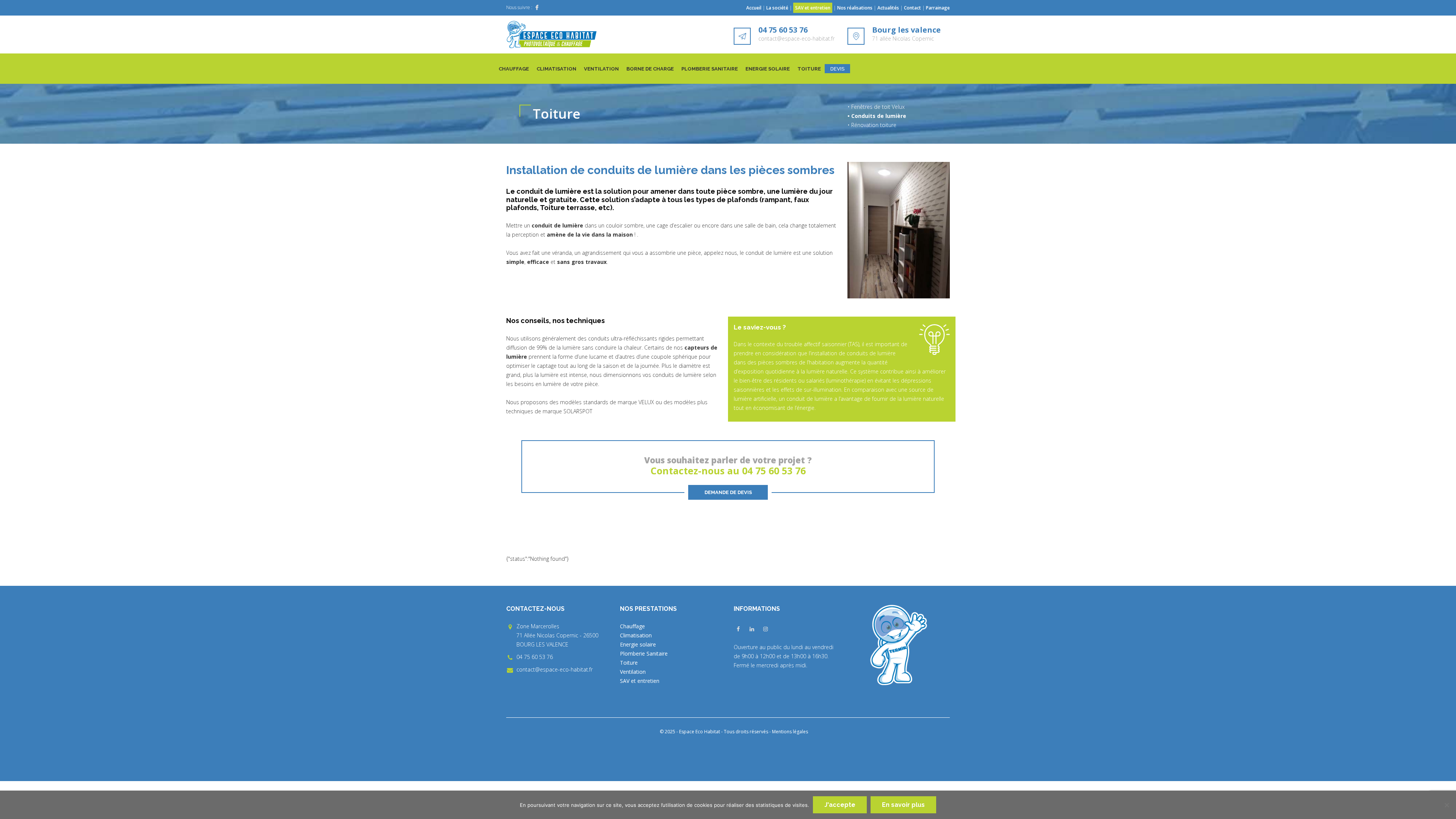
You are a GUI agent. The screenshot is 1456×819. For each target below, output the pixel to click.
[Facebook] (536, 7)
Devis (837, 69)
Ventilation (601, 69)
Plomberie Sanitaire (709, 69)
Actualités (888, 8)
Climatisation (556, 69)
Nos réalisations (854, 8)
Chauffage (514, 69)
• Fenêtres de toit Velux (876, 106)
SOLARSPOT (577, 411)
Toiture (809, 69)
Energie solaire (767, 69)
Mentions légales (790, 731)
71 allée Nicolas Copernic (903, 38)
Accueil (753, 8)
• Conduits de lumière (876, 115)
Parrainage (938, 8)
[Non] (1446, 805)
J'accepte (839, 804)
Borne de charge (650, 69)
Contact (912, 8)
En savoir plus (903, 804)
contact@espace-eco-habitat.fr (796, 38)
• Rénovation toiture (871, 125)
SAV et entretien (812, 8)
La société (777, 8)
